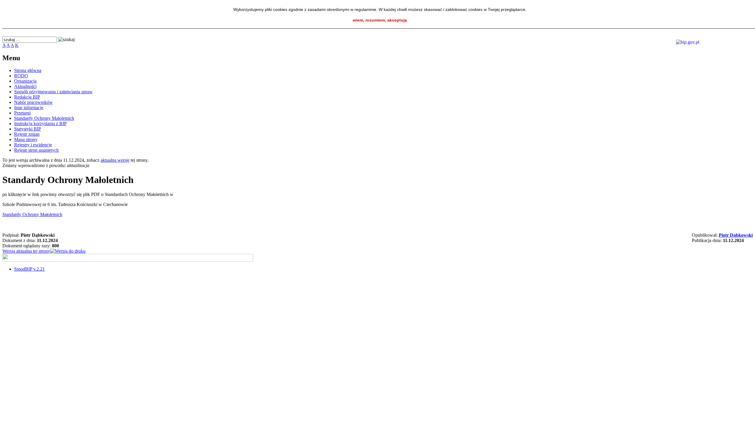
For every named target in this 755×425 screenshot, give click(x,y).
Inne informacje (28, 107)
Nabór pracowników (33, 102)
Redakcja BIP (27, 96)
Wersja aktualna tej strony (26, 251)
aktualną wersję (115, 160)
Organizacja (25, 81)
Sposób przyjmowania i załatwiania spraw (53, 91)
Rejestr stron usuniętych (36, 150)
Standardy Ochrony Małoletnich (44, 118)
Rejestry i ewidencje (33, 144)
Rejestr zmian (27, 134)
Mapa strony (25, 139)
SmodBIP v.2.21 (29, 269)
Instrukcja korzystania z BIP (40, 123)
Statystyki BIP (27, 128)
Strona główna (27, 70)
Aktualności (25, 86)
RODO (21, 75)
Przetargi (22, 112)
